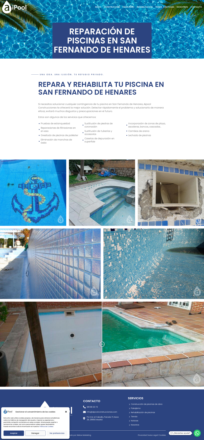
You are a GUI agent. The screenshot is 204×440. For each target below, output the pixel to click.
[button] (66, 412)
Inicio (98, 7)
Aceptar (13, 433)
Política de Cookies (46, 426)
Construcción (112, 7)
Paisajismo (128, 7)
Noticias (169, 7)
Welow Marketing (84, 435)
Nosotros (182, 7)
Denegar (35, 433)
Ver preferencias (56, 433)
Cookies (162, 435)
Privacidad (142, 435)
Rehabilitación (145, 7)
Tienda (158, 7)
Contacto (196, 7)
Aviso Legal (153, 435)
